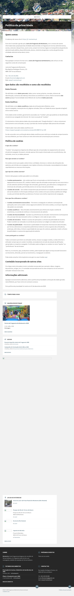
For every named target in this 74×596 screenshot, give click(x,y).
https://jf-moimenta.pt (29, 39)
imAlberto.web (6, 591)
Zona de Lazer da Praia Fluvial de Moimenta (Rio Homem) (30, 500)
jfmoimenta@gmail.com (17, 78)
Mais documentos (8, 581)
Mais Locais (8, 541)
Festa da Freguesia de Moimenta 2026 (17, 323)
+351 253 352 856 (13, 76)
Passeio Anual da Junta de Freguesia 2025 (17, 342)
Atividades (15, 344)
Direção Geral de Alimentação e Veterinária (23, 348)
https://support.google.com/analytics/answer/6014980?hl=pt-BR (25, 130)
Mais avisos (8, 352)
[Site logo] (37, 11)
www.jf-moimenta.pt (15, 80)
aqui (46, 257)
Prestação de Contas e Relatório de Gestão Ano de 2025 (18, 570)
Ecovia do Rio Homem (19, 521)
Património (17, 537)
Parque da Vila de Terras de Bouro (23, 510)
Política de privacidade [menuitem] (65, 590)
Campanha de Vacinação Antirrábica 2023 (17, 347)
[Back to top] (69, 586)
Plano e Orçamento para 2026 (11, 576)
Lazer (15, 503)
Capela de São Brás (18, 530)
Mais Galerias (8, 331)
